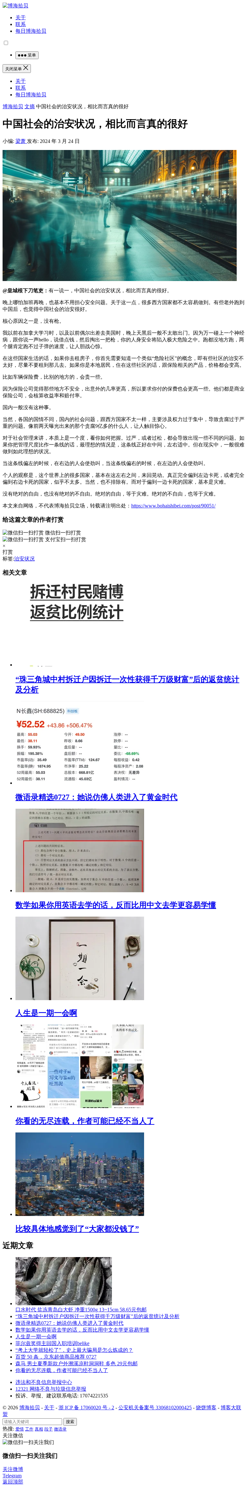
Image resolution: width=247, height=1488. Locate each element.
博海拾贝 (13, 106)
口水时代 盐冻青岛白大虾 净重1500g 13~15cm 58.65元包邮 (81, 1309)
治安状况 (24, 558)
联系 (20, 24)
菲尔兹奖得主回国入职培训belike (52, 1343)
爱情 (19, 1429)
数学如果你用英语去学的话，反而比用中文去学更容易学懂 (115, 905)
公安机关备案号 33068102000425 (155, 1407)
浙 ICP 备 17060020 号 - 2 (86, 1407)
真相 (39, 1429)
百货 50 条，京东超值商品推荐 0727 (55, 1357)
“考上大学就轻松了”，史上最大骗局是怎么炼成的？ (74, 1350)
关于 (20, 17)
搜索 (70, 1421)
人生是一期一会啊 (46, 1013)
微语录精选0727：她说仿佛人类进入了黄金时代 (96, 797)
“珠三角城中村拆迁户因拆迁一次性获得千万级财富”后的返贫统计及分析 (97, 1316)
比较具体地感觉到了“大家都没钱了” (77, 1229)
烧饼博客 (206, 1407)
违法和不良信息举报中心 (43, 1382)
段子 (48, 1429)
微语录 (60, 1429)
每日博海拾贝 (30, 31)
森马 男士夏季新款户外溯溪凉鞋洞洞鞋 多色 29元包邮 (76, 1363)
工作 (29, 1429)
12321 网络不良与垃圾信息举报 (50, 1389)
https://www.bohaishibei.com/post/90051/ (173, 505)
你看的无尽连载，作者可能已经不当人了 (84, 1121)
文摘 (29, 106)
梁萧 (21, 141)
